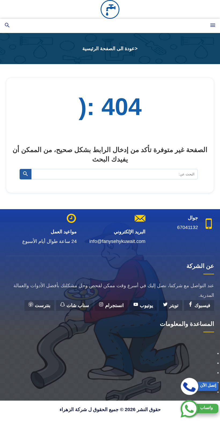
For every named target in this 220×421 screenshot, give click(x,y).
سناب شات (77, 305)
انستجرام (114, 305)
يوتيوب (145, 305)
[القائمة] (213, 25)
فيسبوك (201, 305)
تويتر (173, 305)
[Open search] (7, 25)
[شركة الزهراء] (110, 9)
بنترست (42, 305)
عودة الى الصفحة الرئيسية (108, 48)
